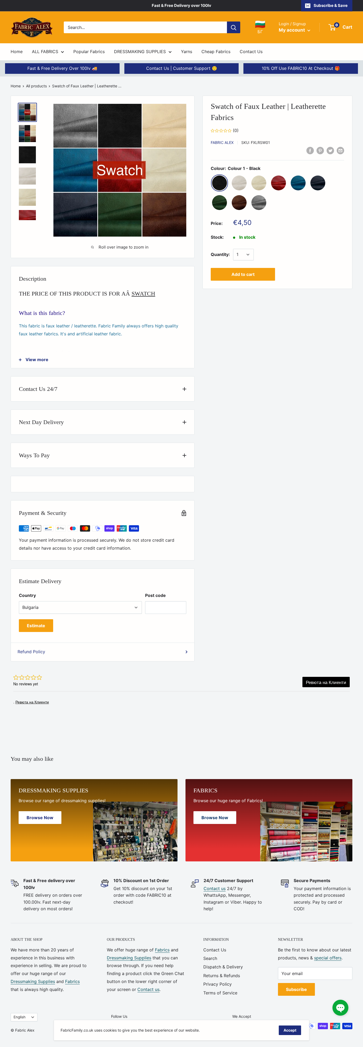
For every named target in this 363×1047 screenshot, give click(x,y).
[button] (340, 1008)
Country (27, 595)
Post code (155, 595)
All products (36, 86)
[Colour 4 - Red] (278, 182)
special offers (327, 957)
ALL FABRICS (45, 51)
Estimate (36, 625)
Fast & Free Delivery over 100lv (181, 5)
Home (17, 51)
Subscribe (296, 989)
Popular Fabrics (89, 51)
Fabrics (72, 981)
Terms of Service (220, 992)
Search (210, 958)
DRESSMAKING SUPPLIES (140, 51)
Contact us (215, 888)
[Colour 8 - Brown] (239, 202)
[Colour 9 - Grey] (258, 202)
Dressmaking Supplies (33, 981)
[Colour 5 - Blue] (298, 182)
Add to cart (243, 274)
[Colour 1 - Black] (219, 182)
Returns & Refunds (221, 975)
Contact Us (251, 51)
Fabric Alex (222, 142)
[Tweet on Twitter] (330, 150)
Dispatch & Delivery (223, 966)
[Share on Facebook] (310, 150)
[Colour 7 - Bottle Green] (219, 202)
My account (292, 30)
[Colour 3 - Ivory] (258, 182)
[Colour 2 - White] (239, 182)
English (20, 1017)
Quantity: (220, 254)
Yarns (186, 51)
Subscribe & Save (331, 5)
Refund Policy (31, 651)
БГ (260, 27)
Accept (290, 1030)
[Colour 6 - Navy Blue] (317, 182)
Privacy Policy (217, 984)
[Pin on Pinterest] (320, 150)
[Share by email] (340, 150)
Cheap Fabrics (215, 51)
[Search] (233, 27)
